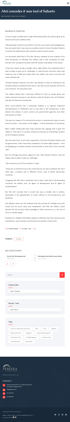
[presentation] (7, 264)
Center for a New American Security (20, 328)
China (36, 328)
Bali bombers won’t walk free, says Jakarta (50, 256)
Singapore (29, 333)
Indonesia (18, 239)
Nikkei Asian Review (16, 333)
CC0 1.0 (10, 417)
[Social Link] (55, 414)
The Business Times (16, 337)
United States (29, 341)
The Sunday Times (15, 341)
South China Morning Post (44, 333)
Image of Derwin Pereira (9, 415)
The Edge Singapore (31, 337)
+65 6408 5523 (10, 393)
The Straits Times (46, 337)
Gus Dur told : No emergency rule (16, 256)
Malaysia (54, 328)
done (45, 328)
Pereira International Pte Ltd (25, 415)
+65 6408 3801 (10, 396)
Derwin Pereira (13, 229)
